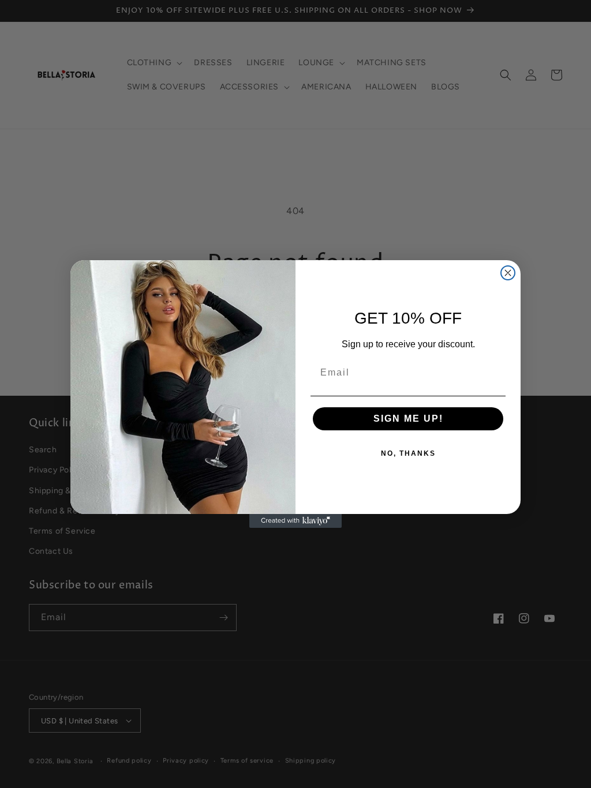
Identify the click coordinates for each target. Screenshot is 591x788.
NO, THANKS (408, 453)
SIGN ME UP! (408, 418)
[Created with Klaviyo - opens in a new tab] (295, 521)
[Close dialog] (508, 273)
